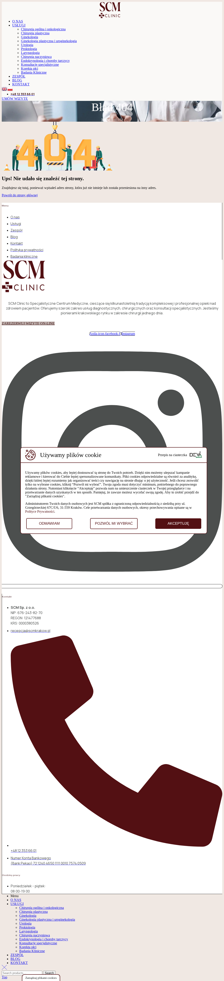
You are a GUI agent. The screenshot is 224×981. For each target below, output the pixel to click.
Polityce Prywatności (39, 511)
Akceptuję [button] (178, 523)
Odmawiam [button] (49, 523)
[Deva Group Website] (195, 455)
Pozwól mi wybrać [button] (114, 523)
